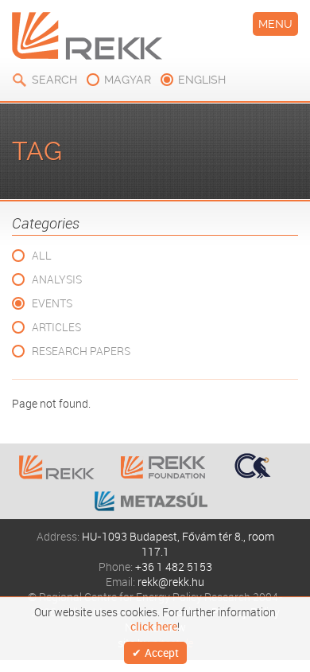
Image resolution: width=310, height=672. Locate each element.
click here (153, 626)
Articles (56, 326)
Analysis (57, 279)
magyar (127, 79)
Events (52, 303)
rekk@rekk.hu (171, 581)
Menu (275, 24)
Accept (162, 652)
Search (54, 79)
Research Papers (81, 350)
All (42, 255)
